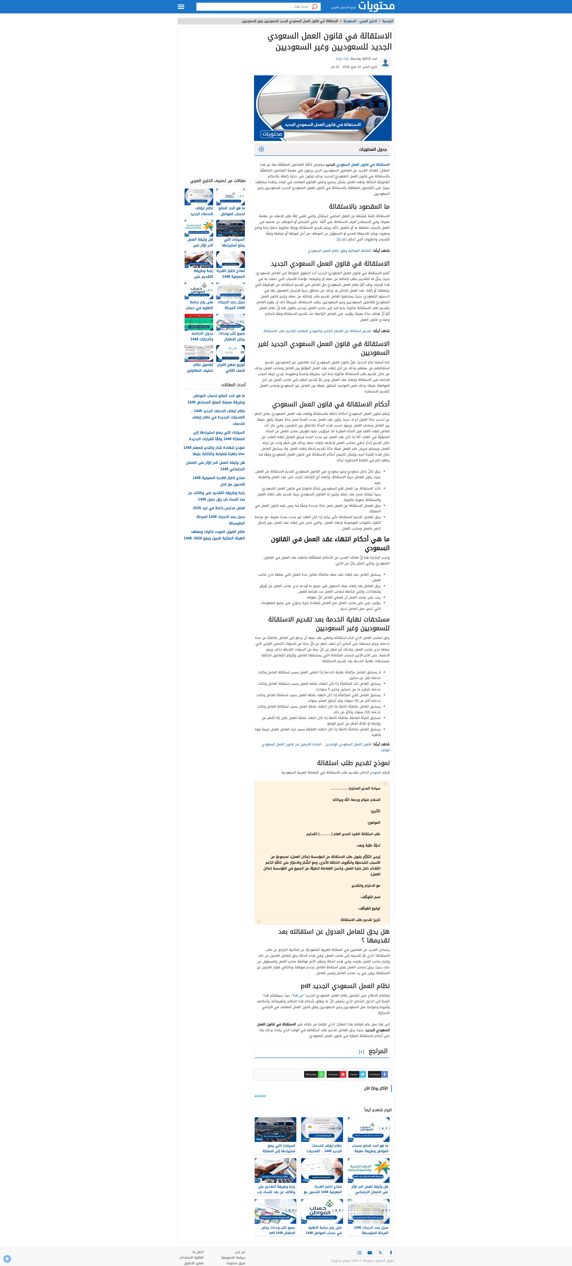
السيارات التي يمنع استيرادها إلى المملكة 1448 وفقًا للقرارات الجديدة (217, 435)
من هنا (298, 995)
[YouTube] (369, 1252)
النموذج (375, 772)
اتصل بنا (198, 1252)
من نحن (240, 1252)
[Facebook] (390, 1252)
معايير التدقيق (194, 1263)
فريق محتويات (235, 1263)
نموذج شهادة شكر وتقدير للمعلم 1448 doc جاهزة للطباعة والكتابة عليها (214, 451)
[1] (338, 239)
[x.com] (380, 1252)
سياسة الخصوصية (233, 1257)
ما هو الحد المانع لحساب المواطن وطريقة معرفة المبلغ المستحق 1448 (216, 399)
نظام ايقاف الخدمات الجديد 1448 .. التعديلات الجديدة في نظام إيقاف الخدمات (218, 417)
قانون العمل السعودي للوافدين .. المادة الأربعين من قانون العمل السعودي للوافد (325, 747)
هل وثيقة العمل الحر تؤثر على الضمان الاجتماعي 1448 (215, 466)
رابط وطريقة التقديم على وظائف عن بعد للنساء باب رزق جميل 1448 (216, 496)
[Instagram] (359, 1252)
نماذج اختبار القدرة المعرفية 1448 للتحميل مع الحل (219, 481)
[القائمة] (181, 6)
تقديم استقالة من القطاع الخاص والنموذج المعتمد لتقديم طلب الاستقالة (317, 331)
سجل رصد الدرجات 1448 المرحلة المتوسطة (220, 520)
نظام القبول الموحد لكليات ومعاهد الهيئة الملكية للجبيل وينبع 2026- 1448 (214, 535)
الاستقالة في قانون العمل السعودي (363, 164)
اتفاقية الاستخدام (192, 1257)
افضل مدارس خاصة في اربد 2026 (219, 508)
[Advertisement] (214, 104)
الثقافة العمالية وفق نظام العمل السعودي (339, 251)
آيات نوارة (342, 59)
